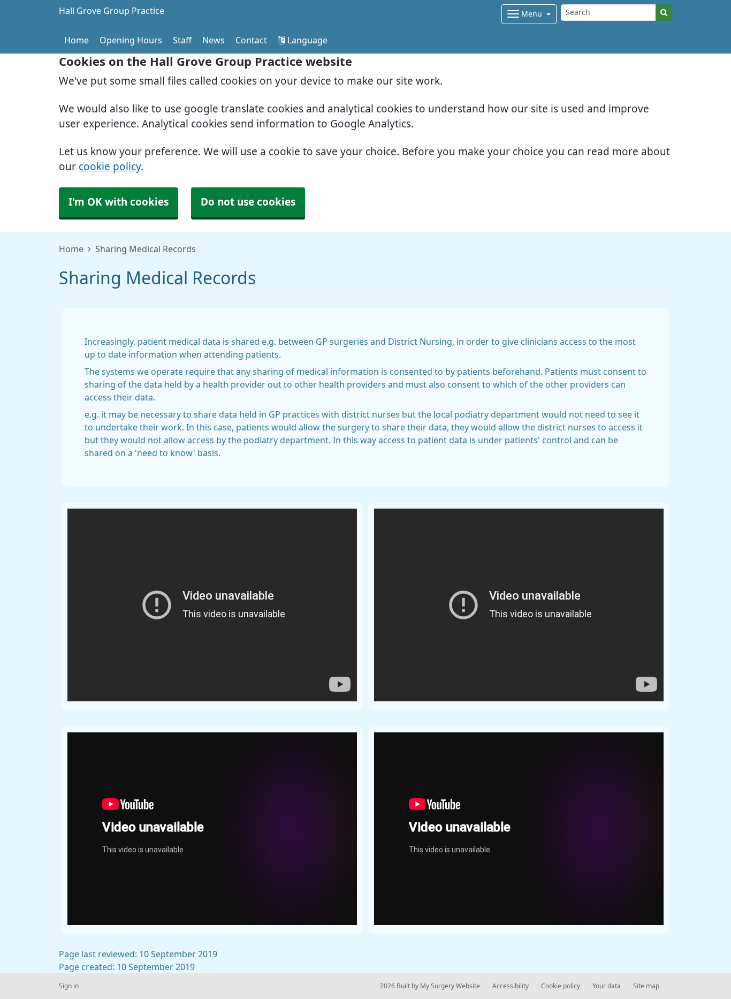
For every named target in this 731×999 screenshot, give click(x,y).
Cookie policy (560, 986)
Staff (182, 40)
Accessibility (510, 986)
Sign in (69, 986)
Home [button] (76, 40)
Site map (646, 986)
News (213, 40)
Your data (606, 986)
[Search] (664, 12)
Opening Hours (131, 40)
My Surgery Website (450, 986)
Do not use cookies (248, 202)
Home (71, 249)
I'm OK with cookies (118, 202)
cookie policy (110, 167)
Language (306, 40)
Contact (251, 40)
